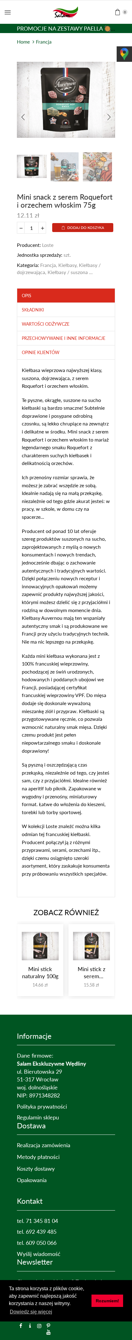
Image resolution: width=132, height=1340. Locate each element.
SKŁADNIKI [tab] (33, 309)
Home (23, 41)
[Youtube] (48, 1331)
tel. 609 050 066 (36, 1242)
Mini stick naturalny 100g (40, 972)
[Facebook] (20, 1325)
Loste (47, 245)
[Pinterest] (48, 1325)
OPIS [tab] (26, 295)
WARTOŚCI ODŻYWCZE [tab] (45, 324)
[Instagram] (39, 1325)
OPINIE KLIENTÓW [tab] (41, 352)
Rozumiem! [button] (107, 1300)
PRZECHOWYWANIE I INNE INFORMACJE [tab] (63, 338)
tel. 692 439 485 (36, 1231)
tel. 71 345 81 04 (37, 1220)
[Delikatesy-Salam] (66, 11)
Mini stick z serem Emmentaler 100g (91, 973)
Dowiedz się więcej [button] (31, 1311)
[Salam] (30, 1325)
